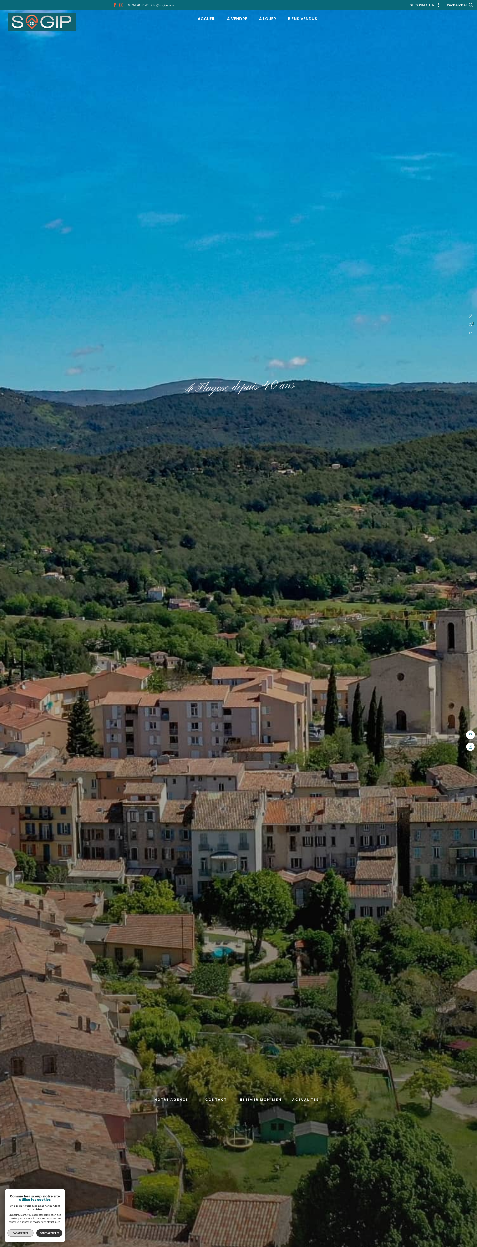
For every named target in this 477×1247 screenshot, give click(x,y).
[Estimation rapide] (470, 748)
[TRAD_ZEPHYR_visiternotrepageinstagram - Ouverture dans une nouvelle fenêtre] (121, 6)
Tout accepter (49, 1233)
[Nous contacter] (470, 735)
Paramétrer (21, 1233)
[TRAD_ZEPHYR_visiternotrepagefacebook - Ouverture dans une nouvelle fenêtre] (115, 6)
